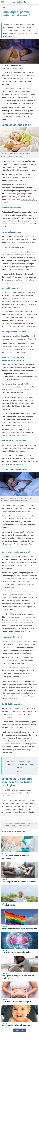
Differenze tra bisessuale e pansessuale (19, 929)
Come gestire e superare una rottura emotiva (17, 977)
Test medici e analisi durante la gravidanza (15, 857)
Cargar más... (19, 1030)
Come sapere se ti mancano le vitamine (18, 882)
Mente (3, 7)
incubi (23, 750)
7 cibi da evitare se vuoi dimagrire (16, 1001)
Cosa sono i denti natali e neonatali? (17, 1025)
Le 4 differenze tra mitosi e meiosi (16, 952)
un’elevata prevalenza (29, 199)
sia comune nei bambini (17, 295)
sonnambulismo (21, 525)
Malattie (4, 879)
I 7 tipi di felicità (8, 905)
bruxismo (17, 307)
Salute (3, 853)
